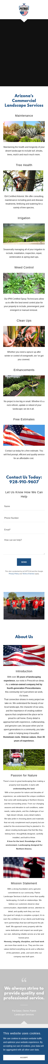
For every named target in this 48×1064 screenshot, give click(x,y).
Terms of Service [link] (29, 574)
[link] (24, 9)
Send (24, 562)
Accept (24, 1057)
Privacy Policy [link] (14, 574)
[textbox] (24, 506)
